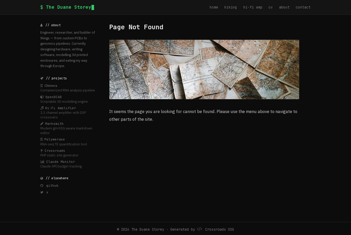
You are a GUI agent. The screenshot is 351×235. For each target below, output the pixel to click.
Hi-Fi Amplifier (60, 108)
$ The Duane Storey (65, 7)
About (284, 7)
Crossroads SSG (219, 229)
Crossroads (55, 150)
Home (214, 7)
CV (271, 7)
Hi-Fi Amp (252, 7)
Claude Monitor (60, 161)
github (51, 185)
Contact (303, 7)
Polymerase (54, 139)
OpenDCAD (53, 97)
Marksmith (54, 123)
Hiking (230, 7)
